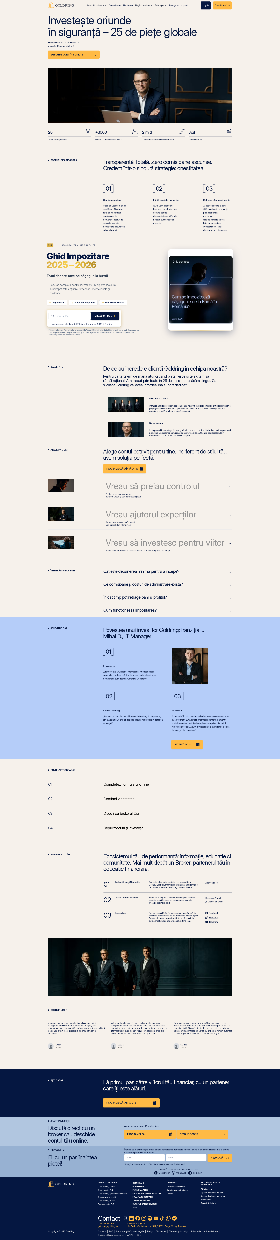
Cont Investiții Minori (106, 1200)
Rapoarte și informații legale (130, 1231)
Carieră (170, 1193)
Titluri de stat (206, 1189)
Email (170, 1157)
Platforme (128, 5)
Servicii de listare (208, 1203)
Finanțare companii (178, 5)
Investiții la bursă (95, 5)
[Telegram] (174, 1218)
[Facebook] (137, 1218)
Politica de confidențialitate (204, 1231)
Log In (206, 5)
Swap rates (206, 1199)
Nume (129, 1157)
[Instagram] (143, 1218)
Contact (102, 1231)
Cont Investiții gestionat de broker (112, 1193)
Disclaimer (161, 1231)
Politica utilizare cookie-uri (111, 1235)
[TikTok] (162, 1218)
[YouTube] (156, 1218)
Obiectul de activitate (176, 1186)
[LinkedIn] (131, 1218)
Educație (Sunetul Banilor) (146, 1193)
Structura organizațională (177, 1190)
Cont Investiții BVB (105, 1190)
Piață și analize (142, 5)
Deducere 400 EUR (106, 1204)
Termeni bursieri (141, 1200)
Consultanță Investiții (107, 1197)
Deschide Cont (222, 5)
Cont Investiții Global (107, 1186)
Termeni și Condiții (178, 1231)
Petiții (150, 1231)
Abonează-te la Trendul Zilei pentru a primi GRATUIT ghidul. (83, 324)
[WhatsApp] (168, 1218)
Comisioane (115, 5)
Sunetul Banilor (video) (144, 1204)
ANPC (130, 1235)
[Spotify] (150, 1218)
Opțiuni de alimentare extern (213, 1196)
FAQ (111, 1231)
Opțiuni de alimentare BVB (212, 1192)
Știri (134, 1207)
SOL (138, 1235)
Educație (159, 5)
